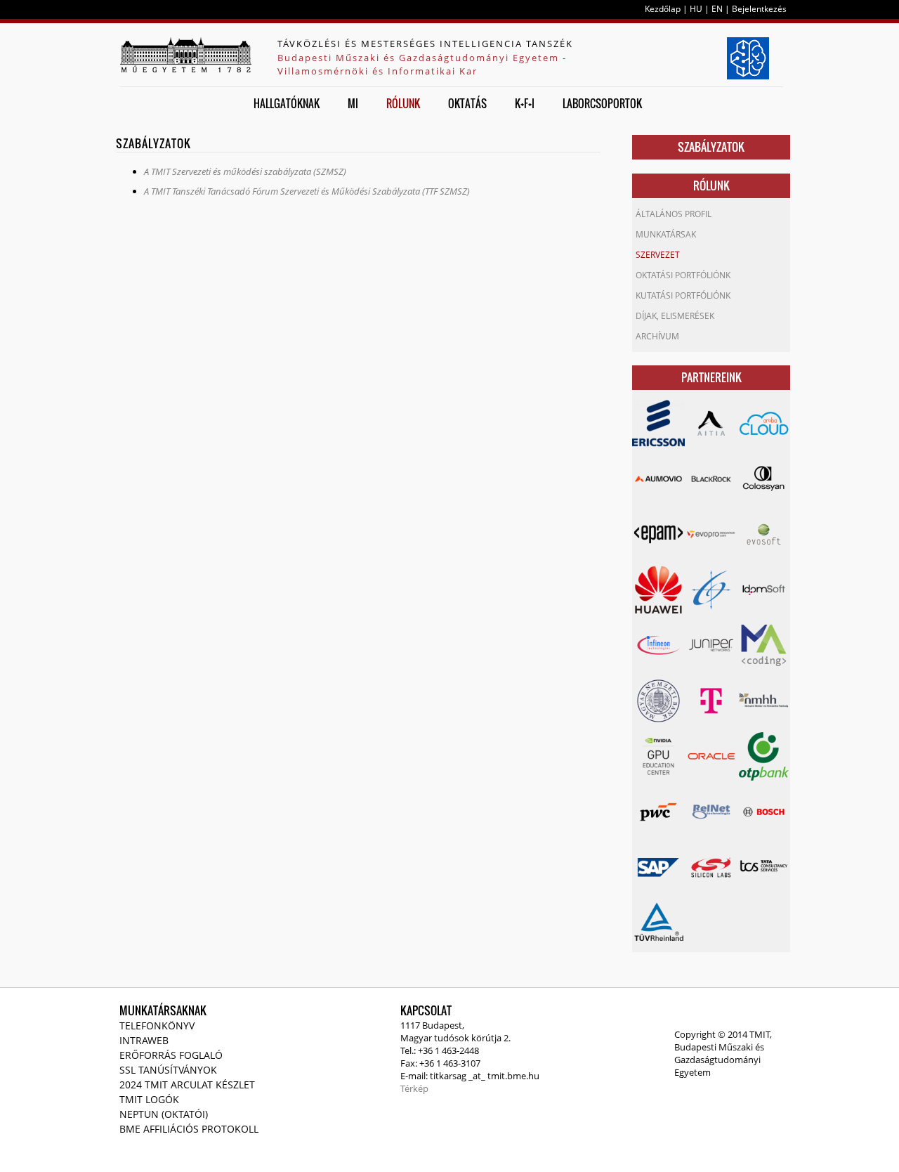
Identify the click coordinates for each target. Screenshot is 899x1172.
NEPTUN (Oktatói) (163, 1114)
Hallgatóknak (287, 103)
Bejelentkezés (759, 9)
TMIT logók (149, 1099)
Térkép (414, 1088)
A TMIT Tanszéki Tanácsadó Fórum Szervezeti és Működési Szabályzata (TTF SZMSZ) (307, 191)
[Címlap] (185, 54)
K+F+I (524, 103)
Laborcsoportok (602, 103)
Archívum (657, 336)
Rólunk (403, 103)
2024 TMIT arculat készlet (187, 1084)
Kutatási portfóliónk (683, 295)
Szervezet (658, 255)
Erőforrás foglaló (171, 1055)
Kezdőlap (663, 9)
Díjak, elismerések (675, 316)
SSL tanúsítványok (168, 1069)
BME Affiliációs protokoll (188, 1128)
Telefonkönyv (157, 1025)
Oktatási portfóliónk (683, 275)
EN (717, 9)
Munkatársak (666, 234)
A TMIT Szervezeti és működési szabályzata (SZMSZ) (245, 171)
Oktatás (467, 103)
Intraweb (144, 1040)
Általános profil (673, 214)
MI (353, 103)
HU (696, 9)
